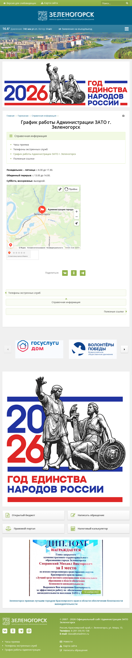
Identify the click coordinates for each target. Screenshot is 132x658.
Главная (10, 115)
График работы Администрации (22, 649)
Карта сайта (70, 645)
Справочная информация (44, 115)
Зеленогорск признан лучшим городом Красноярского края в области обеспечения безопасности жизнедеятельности (66, 602)
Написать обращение (75, 650)
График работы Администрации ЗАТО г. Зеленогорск (44, 153)
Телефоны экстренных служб (30, 149)
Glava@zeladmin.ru (78, 633)
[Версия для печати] (123, 115)
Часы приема (21, 144)
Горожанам (23, 115)
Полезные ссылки (23, 158)
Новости (68, 641)
